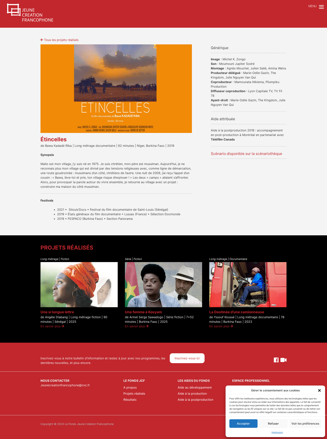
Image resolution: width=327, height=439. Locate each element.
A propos (130, 387)
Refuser (273, 423)
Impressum (277, 432)
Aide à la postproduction (195, 399)
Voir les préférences (305, 423)
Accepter (243, 423)
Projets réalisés (134, 393)
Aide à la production (192, 393)
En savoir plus (51, 326)
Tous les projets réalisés (61, 40)
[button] (319, 390)
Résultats (129, 399)
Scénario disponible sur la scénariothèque (246, 153)
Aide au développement (195, 387)
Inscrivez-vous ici (187, 358)
